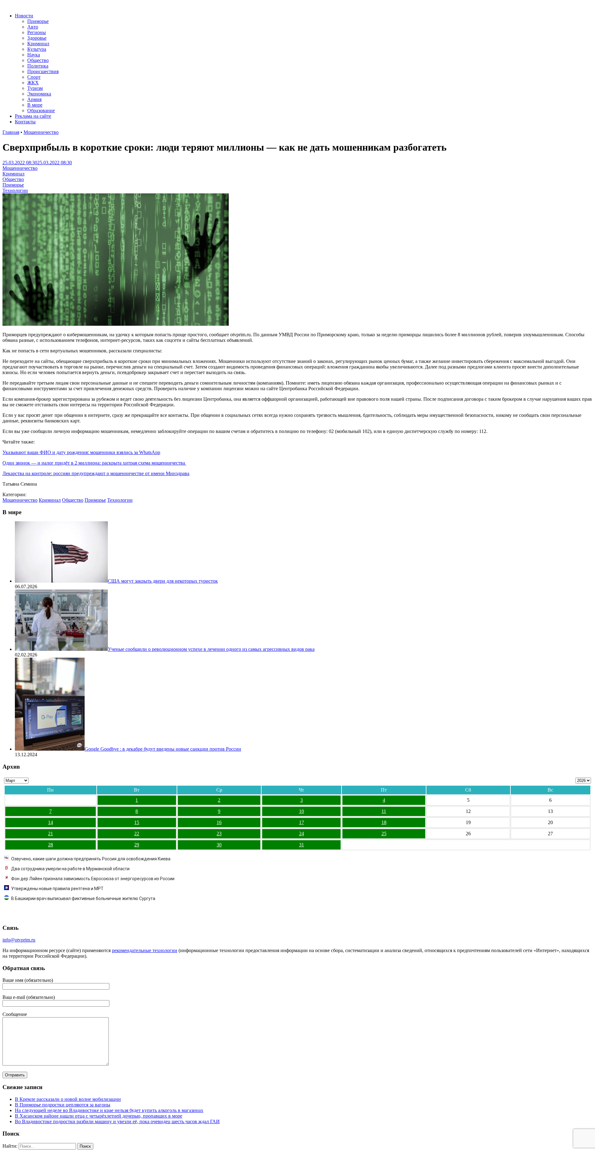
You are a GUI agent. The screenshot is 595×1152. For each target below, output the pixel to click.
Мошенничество (41, 132)
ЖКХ (33, 82)
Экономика (39, 93)
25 (383, 833)
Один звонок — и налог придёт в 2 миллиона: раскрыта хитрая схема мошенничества (94, 463)
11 (383, 811)
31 (301, 844)
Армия (34, 99)
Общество (38, 60)
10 (301, 811)
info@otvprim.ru (18, 939)
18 (383, 822)
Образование (41, 110)
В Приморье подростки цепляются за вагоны (62, 1104)
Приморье (38, 21)
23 (219, 833)
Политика (37, 65)
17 (301, 822)
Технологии (15, 190)
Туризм (35, 88)
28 (50, 844)
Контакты (25, 121)
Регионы (36, 32)
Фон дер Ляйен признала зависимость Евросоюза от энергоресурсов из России (92, 878)
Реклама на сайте (33, 116)
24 (301, 833)
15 (136, 822)
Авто (32, 26)
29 (136, 844)
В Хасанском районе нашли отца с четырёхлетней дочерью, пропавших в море (98, 1116)
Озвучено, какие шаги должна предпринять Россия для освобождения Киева (90, 858)
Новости (24, 15)
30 (219, 844)
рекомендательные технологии (144, 950)
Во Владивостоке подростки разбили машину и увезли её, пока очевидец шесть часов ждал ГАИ (117, 1121)
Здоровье (36, 38)
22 (136, 833)
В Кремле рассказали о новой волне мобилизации (68, 1099)
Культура (36, 49)
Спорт (34, 77)
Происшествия (43, 71)
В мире (34, 105)
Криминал (38, 43)
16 (219, 822)
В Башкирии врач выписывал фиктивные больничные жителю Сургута (83, 898)
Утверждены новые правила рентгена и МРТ (57, 888)
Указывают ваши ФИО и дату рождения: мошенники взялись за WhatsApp (81, 452)
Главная (10, 132)
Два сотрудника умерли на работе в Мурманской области (70, 868)
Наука (33, 54)
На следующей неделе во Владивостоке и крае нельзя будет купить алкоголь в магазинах (109, 1110)
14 (50, 822)
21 (50, 833)
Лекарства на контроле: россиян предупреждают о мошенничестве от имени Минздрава (95, 473)
